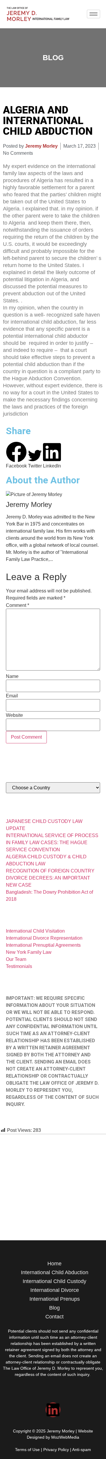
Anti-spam (81, 1449)
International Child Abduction (54, 1272)
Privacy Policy (56, 1449)
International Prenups (54, 1299)
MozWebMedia (65, 1437)
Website (14, 715)
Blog (54, 1308)
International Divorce (54, 1290)
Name (12, 676)
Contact (54, 1317)
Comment (17, 605)
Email (12, 696)
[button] (16, 456)
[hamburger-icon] (93, 14)
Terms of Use (27, 1449)
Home (54, 1264)
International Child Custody (54, 1281)
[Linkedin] (53, 1409)
